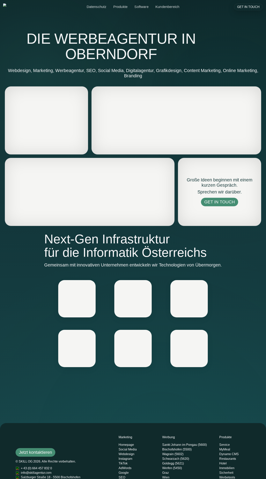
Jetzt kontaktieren (35, 452)
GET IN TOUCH (248, 7)
